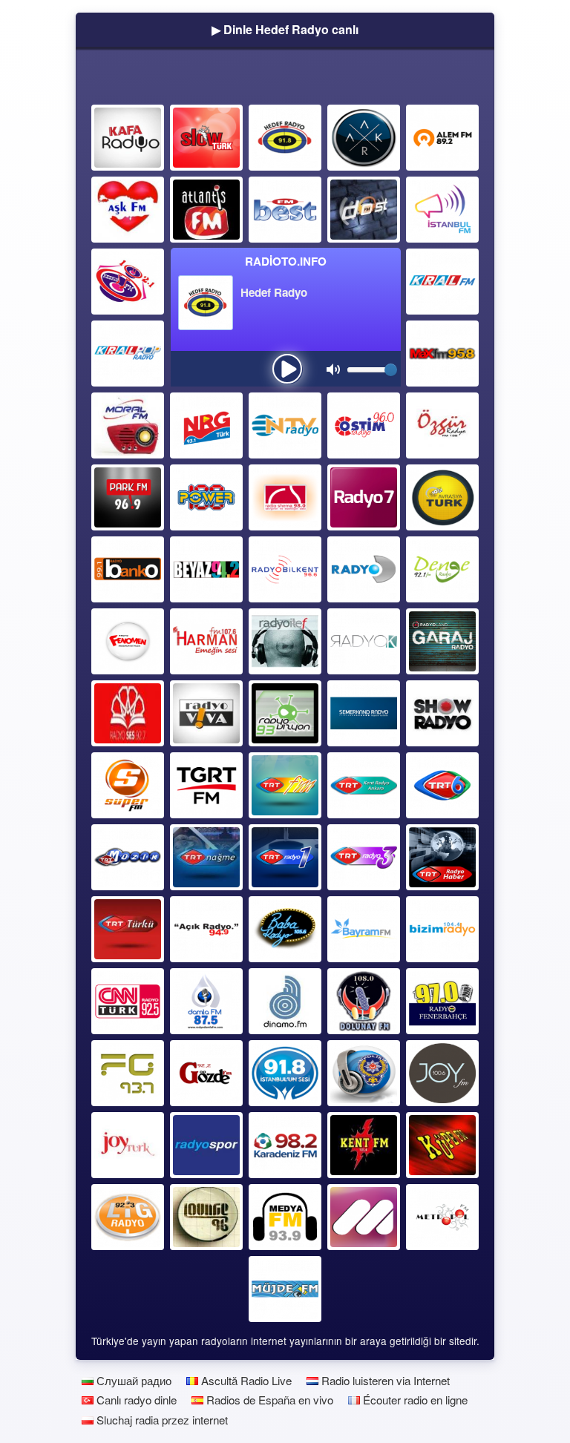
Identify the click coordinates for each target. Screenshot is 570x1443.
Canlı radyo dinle (135, 1399)
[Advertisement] (285, 79)
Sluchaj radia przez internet (161, 1419)
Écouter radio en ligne (414, 1399)
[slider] (390, 370)
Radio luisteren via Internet (384, 1380)
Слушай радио (132, 1380)
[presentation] (287, 369)
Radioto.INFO (286, 261)
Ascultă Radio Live (245, 1380)
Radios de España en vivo (268, 1399)
